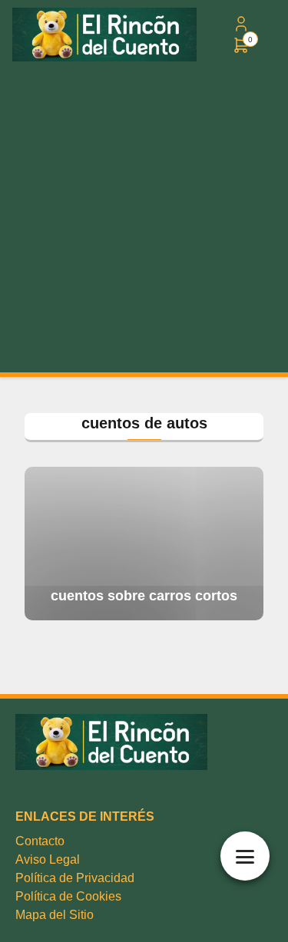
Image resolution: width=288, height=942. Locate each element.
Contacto (40, 841)
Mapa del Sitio (54, 914)
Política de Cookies (68, 896)
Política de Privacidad (74, 877)
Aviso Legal (47, 859)
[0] (241, 50)
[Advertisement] (144, 221)
